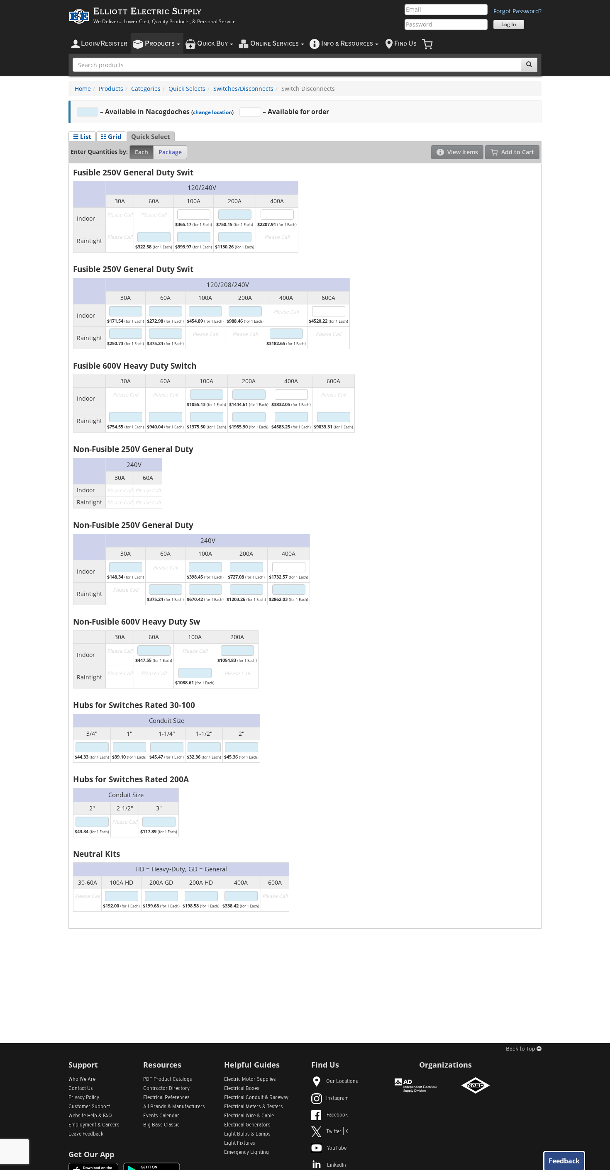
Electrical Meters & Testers (253, 1106)
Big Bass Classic (161, 1125)
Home (83, 88)
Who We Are (81, 1079)
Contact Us (80, 1088)
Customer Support (89, 1106)
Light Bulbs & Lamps (247, 1134)
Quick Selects (186, 88)
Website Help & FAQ (90, 1116)
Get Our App (91, 1154)
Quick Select (150, 136)
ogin (104, 43)
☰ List (82, 136)
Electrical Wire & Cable (249, 1116)
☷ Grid (111, 136)
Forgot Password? (517, 11)
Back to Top (521, 1049)
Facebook (337, 1115)
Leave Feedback (85, 1134)
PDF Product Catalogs (167, 1079)
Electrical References (166, 1097)
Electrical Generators (247, 1125)
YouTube (336, 1148)
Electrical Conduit (256, 1097)
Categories (146, 88)
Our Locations (342, 1081)
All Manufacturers (174, 1106)
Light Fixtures (239, 1143)
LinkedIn (336, 1165)
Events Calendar (161, 1116)
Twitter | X (337, 1131)
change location (212, 112)
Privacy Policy (83, 1097)
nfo (347, 43)
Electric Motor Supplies (250, 1079)
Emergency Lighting (246, 1152)
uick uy (213, 43)
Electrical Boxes (241, 1088)
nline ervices (275, 43)
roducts (160, 43)
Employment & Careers (94, 1125)
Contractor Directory (166, 1088)
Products (111, 88)
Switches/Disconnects (243, 88)
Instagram (337, 1098)
